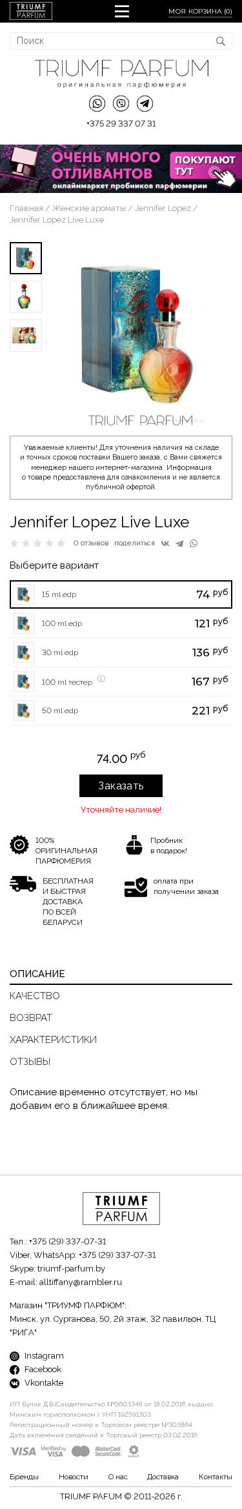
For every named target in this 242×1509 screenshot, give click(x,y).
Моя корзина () (200, 11)
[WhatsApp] (193, 543)
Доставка (163, 1476)
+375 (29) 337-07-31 (67, 1241)
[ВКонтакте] (165, 543)
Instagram (43, 1356)
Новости (73, 1476)
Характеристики (53, 1040)
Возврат (31, 1018)
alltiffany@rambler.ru (80, 1282)
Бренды (24, 1476)
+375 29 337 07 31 (121, 123)
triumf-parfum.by (71, 1268)
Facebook (42, 1369)
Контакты (215, 1476)
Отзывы (30, 1062)
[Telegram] (179, 543)
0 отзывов (91, 543)
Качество (35, 996)
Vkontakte (43, 1383)
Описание (37, 974)
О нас (118, 1476)
